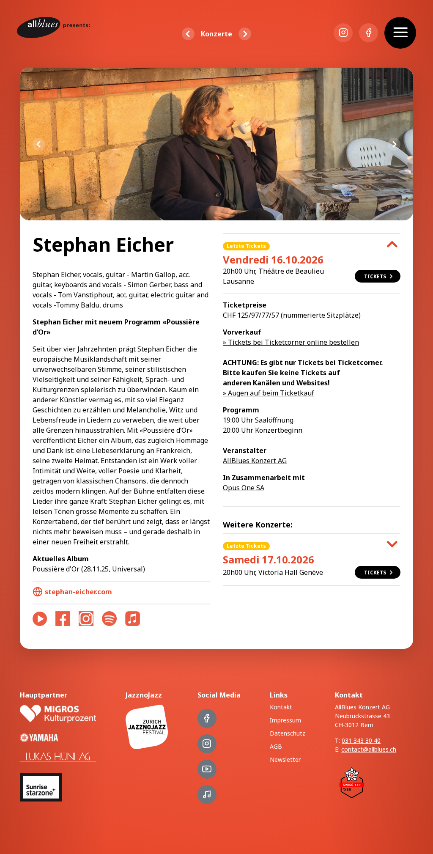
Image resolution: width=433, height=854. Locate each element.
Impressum (285, 720)
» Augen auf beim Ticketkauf (268, 393)
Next (394, 144)
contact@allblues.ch (368, 749)
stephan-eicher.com (78, 591)
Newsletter (285, 759)
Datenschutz (287, 733)
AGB (276, 746)
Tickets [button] (375, 276)
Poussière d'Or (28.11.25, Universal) (89, 569)
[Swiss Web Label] (352, 782)
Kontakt (281, 707)
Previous (39, 144)
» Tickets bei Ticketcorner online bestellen (291, 342)
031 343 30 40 (361, 740)
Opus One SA (243, 487)
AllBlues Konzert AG (255, 460)
